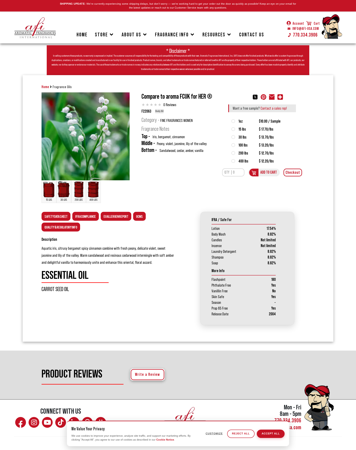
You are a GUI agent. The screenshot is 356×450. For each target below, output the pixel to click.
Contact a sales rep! (274, 108)
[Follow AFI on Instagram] (34, 422)
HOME (82, 34)
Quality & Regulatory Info (60, 227)
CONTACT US (251, 34)
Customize (214, 433)
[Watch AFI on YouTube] (47, 422)
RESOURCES (213, 34)
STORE (101, 34)
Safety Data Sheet (55, 216)
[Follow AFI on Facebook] (20, 422)
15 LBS (49, 199)
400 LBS (93, 199)
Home (45, 87)
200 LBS (79, 199)
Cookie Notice (165, 439)
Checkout (293, 172)
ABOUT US (131, 34)
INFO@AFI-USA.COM (305, 29)
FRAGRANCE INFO (172, 34)
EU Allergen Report (116, 216)
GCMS (139, 216)
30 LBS (63, 199)
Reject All (241, 433)
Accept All (271, 433)
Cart (316, 23)
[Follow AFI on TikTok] (60, 422)
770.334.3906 (305, 34)
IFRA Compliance (85, 216)
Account (298, 23)
